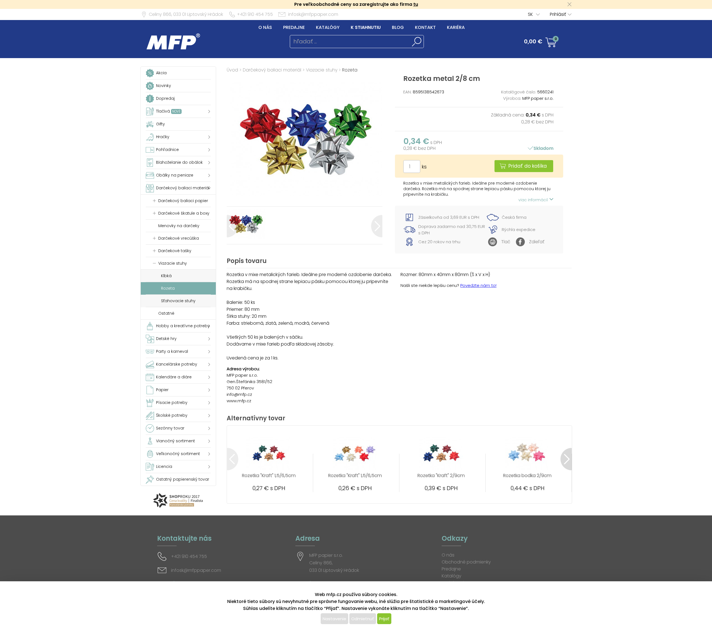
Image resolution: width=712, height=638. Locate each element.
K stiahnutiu (366, 27)
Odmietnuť (362, 619)
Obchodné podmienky (466, 562)
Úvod (232, 70)
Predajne (294, 27)
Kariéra (456, 27)
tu (415, 4)
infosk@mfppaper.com (313, 14)
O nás (265, 27)
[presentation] (232, 226)
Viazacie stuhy (321, 70)
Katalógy (328, 27)
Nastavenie (334, 619)
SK (530, 14)
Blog (398, 27)
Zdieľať (536, 242)
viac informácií (533, 200)
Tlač (505, 242)
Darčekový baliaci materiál (272, 70)
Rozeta (349, 70)
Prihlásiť (558, 14)
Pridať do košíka (527, 166)
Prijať (384, 619)
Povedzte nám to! (478, 285)
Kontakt (425, 27)
